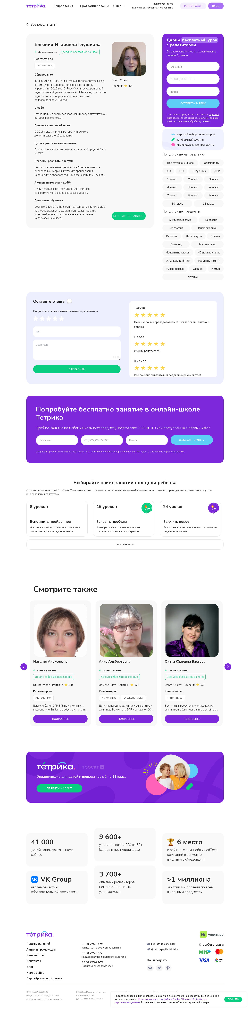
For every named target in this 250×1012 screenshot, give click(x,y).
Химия (216, 268)
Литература (194, 236)
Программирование (94, 6)
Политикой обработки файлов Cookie (159, 999)
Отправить (77, 369)
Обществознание (209, 252)
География (176, 228)
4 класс (172, 187)
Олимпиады (211, 163)
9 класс (214, 195)
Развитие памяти (209, 260)
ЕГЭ (181, 171)
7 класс (172, 195)
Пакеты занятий (38, 943)
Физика (198, 268)
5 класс (193, 187)
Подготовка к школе (180, 163)
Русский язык (175, 268)
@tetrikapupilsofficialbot (165, 949)
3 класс (214, 179)
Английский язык (180, 220)
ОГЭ (168, 171)
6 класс (214, 187)
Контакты (33, 961)
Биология (211, 220)
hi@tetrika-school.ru (163, 943)
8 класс (193, 195)
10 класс (177, 203)
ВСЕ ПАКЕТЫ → (125, 544)
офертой (214, 114)
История (171, 236)
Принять (233, 999)
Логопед (176, 244)
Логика (215, 236)
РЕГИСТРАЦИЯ (193, 5)
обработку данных (199, 121)
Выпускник (199, 171)
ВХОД (216, 5)
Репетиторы (35, 955)
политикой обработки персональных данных (193, 117)
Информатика (207, 228)
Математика (207, 244)
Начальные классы (178, 252)
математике (44, 65)
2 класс (193, 179)
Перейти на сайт (59, 788)
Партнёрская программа (44, 978)
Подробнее (60, 719)
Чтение (193, 277)
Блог (30, 966)
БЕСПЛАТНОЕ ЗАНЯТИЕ (128, 216)
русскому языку (133, 697)
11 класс (208, 203)
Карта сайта (35, 972)
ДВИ (217, 171)
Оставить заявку (193, 103)
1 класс (172, 179)
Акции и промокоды (41, 949)
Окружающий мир (178, 260)
